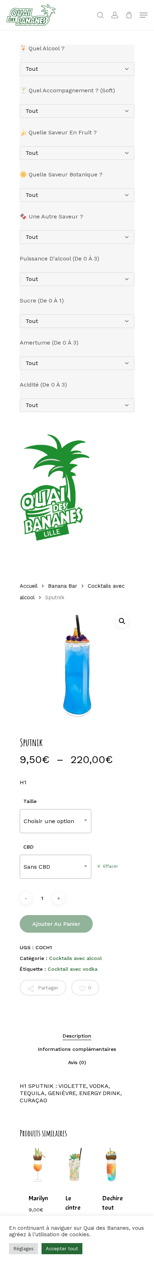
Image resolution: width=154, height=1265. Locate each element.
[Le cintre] (74, 1164)
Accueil (28, 586)
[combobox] (55, 821)
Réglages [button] (23, 1248)
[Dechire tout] (111, 1164)
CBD (28, 847)
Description (77, 1036)
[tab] (77, 1036)
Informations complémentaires (77, 1049)
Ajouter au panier (56, 923)
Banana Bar (62, 586)
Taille (30, 801)
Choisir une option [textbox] (49, 821)
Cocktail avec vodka (72, 969)
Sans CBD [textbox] (37, 866)
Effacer (110, 866)
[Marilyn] (38, 1164)
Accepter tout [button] (62, 1248)
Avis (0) (77, 1062)
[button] (122, 621)
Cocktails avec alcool (75, 958)
